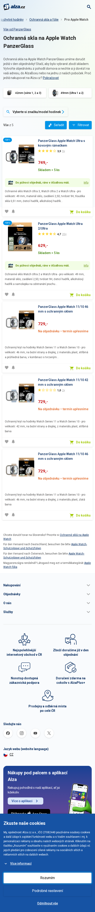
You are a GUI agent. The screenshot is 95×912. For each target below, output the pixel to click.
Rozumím (47, 878)
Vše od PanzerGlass (17, 29)
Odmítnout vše (47, 903)
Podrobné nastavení (47, 891)
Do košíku (83, 212)
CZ (11, 754)
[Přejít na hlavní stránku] (14, 7)
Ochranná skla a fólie (44, 19)
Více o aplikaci (21, 801)
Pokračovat (51, 78)
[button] (47, 585)
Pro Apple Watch (76, 19)
